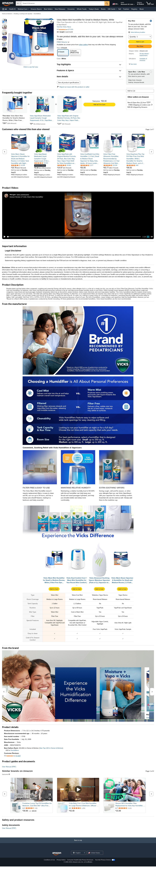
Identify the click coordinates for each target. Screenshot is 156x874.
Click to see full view (31, 67)
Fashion (126, 9)
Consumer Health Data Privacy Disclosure (80, 860)
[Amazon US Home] (56, 853)
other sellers (83, 44)
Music (142, 9)
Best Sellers (48, 9)
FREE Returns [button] (62, 42)
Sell (119, 9)
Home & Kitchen (7, 14)
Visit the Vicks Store (64, 27)
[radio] (4, 21)
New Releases (60, 9)
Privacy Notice (61, 860)
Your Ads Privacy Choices (103, 860)
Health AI (12, 9)
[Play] (4, 237)
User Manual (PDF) (9, 767)
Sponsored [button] (5, 774)
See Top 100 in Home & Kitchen (51, 748)
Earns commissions (23, 194)
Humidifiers (37, 14)
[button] (4, 9)
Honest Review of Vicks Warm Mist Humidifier (26, 197)
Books (103, 9)
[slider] (74, 236)
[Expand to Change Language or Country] (118, 4)
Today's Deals (94, 9)
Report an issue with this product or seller (74, 87)
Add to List (131, 91)
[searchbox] (63, 3)
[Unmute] (152, 236)
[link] (42, 104)
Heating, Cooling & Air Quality (23, 14)
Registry (134, 9)
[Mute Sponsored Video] (50, 799)
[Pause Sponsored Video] (50, 795)
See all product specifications (68, 82)
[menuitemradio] (148, 237)
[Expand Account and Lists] (134, 4)
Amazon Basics (36, 9)
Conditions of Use (49, 860)
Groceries (71, 9)
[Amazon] (7, 3)
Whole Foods (81, 9)
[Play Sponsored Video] (78, 789)
